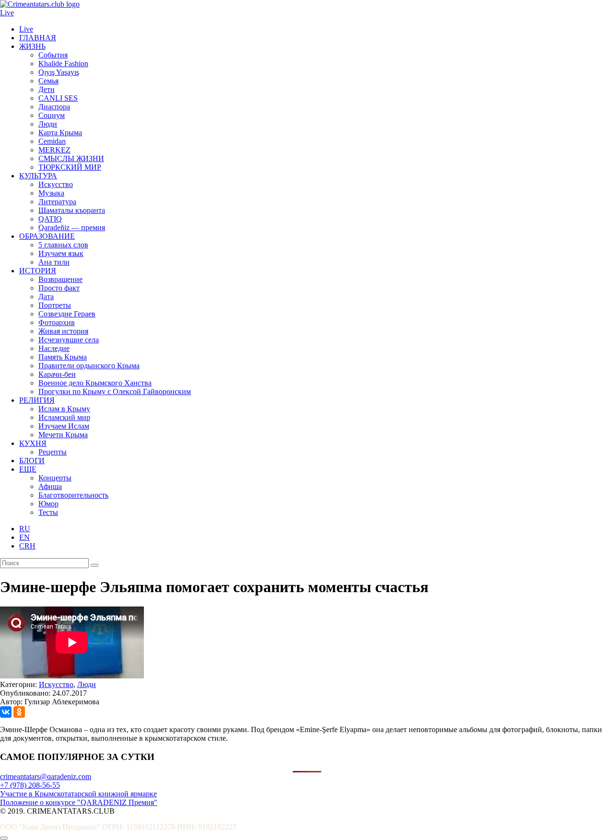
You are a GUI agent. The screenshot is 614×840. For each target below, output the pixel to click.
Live (7, 13)
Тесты (48, 512)
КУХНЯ (33, 443)
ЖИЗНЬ (32, 46)
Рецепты (52, 452)
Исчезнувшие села (68, 340)
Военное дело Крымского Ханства (95, 383)
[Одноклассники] (19, 712)
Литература (57, 202)
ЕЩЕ (27, 469)
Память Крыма (62, 357)
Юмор (48, 504)
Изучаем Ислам (63, 426)
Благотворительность (73, 495)
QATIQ (50, 219)
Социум (51, 115)
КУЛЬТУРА (38, 176)
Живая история (63, 331)
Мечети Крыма (63, 435)
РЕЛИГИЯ (37, 400)
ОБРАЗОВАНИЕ (47, 236)
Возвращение (60, 279)
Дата (46, 296)
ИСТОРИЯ (37, 271)
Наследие (54, 348)
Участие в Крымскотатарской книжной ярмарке (78, 794)
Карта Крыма (60, 132)
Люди (47, 124)
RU (24, 529)
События (53, 55)
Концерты (54, 478)
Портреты (54, 305)
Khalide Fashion (63, 63)
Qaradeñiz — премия (71, 227)
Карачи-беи (57, 374)
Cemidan (52, 141)
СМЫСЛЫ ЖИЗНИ (71, 158)
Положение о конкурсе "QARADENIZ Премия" (78, 802)
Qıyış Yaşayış (58, 72)
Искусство (55, 184)
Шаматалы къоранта (71, 210)
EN (24, 537)
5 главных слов (63, 245)
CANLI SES (58, 98)
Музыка (51, 193)
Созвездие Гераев (66, 314)
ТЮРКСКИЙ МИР (69, 167)
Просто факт (59, 288)
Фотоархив (56, 322)
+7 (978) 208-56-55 (30, 785)
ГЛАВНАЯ (37, 38)
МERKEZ (54, 150)
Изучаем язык (60, 253)
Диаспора (54, 107)
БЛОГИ (32, 460)
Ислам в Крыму (64, 409)
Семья (48, 81)
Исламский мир (64, 417)
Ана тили (54, 262)
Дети (46, 89)
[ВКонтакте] (6, 712)
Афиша (50, 486)
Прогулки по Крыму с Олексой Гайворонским (114, 391)
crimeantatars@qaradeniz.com (45, 776)
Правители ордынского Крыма (89, 366)
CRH (27, 546)
